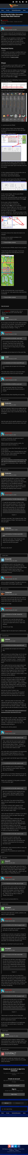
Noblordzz (19, 499)
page (24, 71)
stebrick (19, 737)
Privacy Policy (21, 1149)
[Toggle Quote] (3, 338)
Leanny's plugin (15, 57)
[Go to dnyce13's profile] (2, 862)
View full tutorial (5, 306)
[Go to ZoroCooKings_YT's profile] (2, 1053)
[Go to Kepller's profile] (2, 1035)
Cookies (17, 1150)
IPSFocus (10, 1149)
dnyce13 (19, 883)
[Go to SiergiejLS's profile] (2, 908)
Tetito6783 (19, 614)
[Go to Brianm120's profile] (2, 559)
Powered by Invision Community (14, 1151)
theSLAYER (19, 362)
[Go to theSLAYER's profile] (2, 28)
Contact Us (11, 1150)
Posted (11, 29)
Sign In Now (14, 1094)
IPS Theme (4, 1149)
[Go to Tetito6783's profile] (2, 593)
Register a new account (14, 1085)
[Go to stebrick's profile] (2, 640)
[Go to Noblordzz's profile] (2, 404)
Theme (15, 1149)
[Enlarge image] (14, 186)
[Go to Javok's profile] (2, 318)
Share (7, 1103)
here (16, 76)
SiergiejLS (19, 925)
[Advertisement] (14, 1131)
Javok (17, 338)
